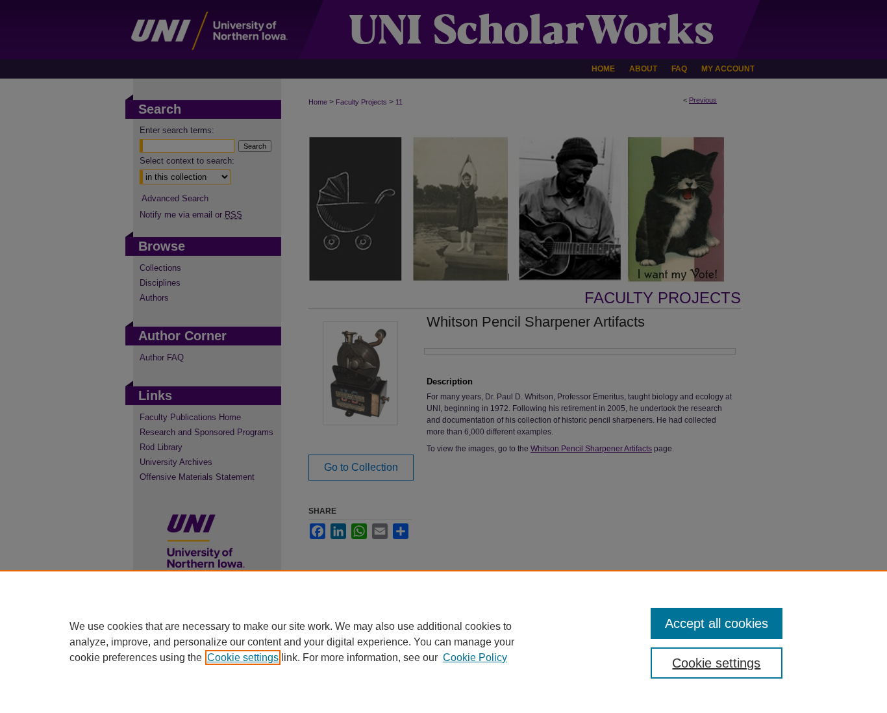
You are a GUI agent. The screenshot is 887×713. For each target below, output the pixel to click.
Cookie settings (243, 657)
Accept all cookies (716, 623)
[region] (443, 641)
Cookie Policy (475, 657)
